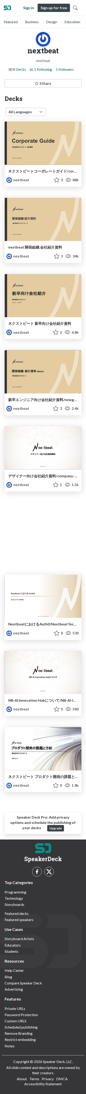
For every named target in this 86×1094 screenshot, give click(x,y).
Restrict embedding (20, 1039)
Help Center (14, 970)
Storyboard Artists (19, 938)
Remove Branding (19, 1033)
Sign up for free (54, 8)
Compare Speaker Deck (23, 983)
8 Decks (19, 69)
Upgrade (55, 828)
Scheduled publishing (21, 1027)
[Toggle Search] (75, 8)
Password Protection (21, 1014)
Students (11, 951)
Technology (14, 898)
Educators (13, 945)
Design (51, 22)
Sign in (28, 8)
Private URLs (15, 1008)
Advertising (14, 989)
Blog (8, 977)
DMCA (62, 1079)
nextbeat (21, 180)
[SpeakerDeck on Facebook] (37, 871)
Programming (15, 892)
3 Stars (45, 83)
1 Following (43, 69)
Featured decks (17, 913)
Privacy (48, 1079)
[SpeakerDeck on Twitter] (49, 871)
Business (32, 22)
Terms (34, 1079)
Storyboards (14, 904)
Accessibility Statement (43, 1084)
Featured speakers (19, 919)
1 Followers (65, 69)
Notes (9, 1046)
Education (72, 22)
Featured (11, 22)
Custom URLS (15, 1021)
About (22, 1079)
